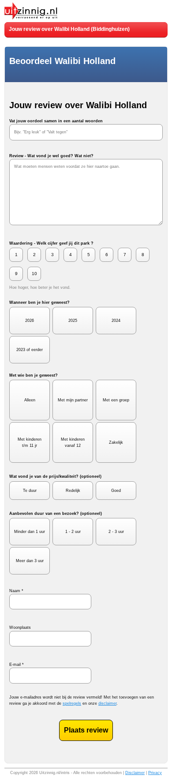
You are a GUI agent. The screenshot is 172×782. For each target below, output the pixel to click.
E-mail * (16, 664)
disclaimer (107, 703)
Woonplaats (20, 627)
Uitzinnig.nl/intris (54, 773)
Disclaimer (135, 773)
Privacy (155, 773)
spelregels (72, 703)
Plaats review (86, 730)
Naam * (16, 591)
